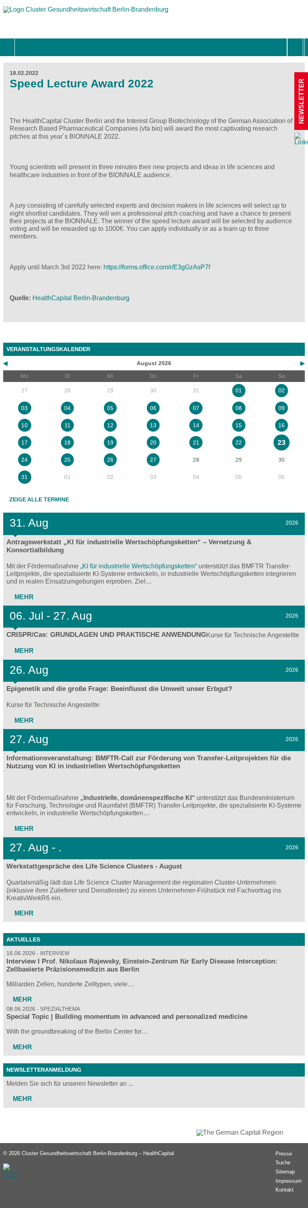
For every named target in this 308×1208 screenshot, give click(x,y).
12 (110, 425)
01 (238, 390)
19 (110, 442)
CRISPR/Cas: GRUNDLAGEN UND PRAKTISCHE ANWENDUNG (106, 634)
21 (196, 442)
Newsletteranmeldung (43, 1070)
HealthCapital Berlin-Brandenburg (81, 298)
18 (67, 442)
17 (24, 442)
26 (110, 460)
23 (282, 442)
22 (238, 442)
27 (153, 460)
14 (196, 425)
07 (196, 408)
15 (238, 425)
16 (281, 425)
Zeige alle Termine (39, 499)
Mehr (23, 597)
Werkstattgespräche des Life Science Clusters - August (94, 866)
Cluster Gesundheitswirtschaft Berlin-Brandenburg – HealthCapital (98, 1153)
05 (110, 408)
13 (153, 425)
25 (67, 460)
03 (24, 408)
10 (24, 425)
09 (281, 408)
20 (153, 442)
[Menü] (23, 47)
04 (67, 408)
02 (281, 390)
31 (24, 477)
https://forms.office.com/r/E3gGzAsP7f (156, 267)
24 (24, 460)
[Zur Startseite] (85, 13)
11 (68, 425)
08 (238, 408)
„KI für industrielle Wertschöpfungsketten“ (138, 566)
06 (153, 408)
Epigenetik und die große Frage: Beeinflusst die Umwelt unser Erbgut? (119, 689)
